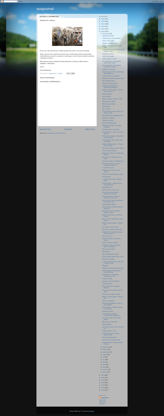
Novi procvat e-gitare (108, 249)
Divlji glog (105, 265)
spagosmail (45, 9)
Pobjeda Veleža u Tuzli (109, 331)
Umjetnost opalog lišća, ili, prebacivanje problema (110, 86)
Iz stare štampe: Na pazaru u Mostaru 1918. (111, 334)
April (104, 364)
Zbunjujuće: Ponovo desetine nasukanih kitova (111, 211)
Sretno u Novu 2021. (108, 40)
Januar (105, 372)
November (106, 347)
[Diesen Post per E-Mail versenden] (67, 73)
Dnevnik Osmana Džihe (109, 337)
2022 (103, 26)
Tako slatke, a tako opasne (110, 227)
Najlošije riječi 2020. (108, 36)
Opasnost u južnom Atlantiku (110, 281)
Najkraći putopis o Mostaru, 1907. (112, 99)
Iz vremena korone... (108, 167)
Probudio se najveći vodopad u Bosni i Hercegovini (111, 245)
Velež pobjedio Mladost (109, 204)
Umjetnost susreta (107, 311)
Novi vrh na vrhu (107, 236)
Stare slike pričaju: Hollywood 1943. (113, 115)
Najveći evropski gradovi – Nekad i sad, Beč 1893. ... (112, 144)
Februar (105, 369)
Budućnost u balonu (108, 259)
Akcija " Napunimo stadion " (110, 242)
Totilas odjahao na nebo (109, 58)
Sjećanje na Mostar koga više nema (113, 78)
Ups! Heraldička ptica (108, 81)
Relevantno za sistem (108, 101)
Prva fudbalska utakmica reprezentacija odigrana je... (111, 314)
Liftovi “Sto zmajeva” (108, 300)
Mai (104, 362)
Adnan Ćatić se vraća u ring (110, 189)
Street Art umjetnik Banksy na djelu (112, 174)
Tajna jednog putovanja (109, 150)
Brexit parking (106, 176)
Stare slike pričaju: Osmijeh (110, 254)
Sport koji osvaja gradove (109, 83)
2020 (103, 31)
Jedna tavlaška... (107, 324)
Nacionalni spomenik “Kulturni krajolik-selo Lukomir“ (111, 164)
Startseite (68, 129)
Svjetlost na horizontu (108, 69)
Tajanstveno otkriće (108, 54)
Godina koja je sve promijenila (111, 38)
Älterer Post (90, 129)
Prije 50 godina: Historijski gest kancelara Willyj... (111, 271)
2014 (103, 387)
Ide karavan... (106, 251)
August (105, 354)
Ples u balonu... (107, 109)
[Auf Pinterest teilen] (74, 73)
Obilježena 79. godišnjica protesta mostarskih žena (112, 232)
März (104, 367)
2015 (103, 385)
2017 (103, 380)
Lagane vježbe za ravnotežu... (111, 76)
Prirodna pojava (107, 94)
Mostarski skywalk (107, 120)
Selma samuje (106, 96)
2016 (103, 382)
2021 (103, 29)
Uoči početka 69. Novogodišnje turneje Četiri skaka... (111, 62)
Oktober (105, 349)
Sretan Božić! (106, 106)
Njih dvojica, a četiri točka (109, 322)
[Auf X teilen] (71, 73)
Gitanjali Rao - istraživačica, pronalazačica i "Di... (110, 275)
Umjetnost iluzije (107, 278)
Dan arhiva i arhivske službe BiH (112, 229)
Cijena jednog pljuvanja (109, 123)
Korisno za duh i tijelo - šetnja (111, 294)
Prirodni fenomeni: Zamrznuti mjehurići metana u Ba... (111, 197)
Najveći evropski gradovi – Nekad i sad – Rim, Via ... (112, 90)
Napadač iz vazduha (108, 118)
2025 (103, 19)
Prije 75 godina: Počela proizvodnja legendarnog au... (112, 72)
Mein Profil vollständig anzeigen (102, 401)
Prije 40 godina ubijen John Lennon (113, 256)
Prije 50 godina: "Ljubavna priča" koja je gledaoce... (112, 184)
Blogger (92, 411)
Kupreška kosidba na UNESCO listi (112, 161)
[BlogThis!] (69, 73)
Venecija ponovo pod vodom (110, 129)
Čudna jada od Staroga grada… (111, 340)
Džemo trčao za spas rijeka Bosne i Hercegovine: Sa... (112, 201)
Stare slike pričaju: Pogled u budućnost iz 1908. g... (110, 193)
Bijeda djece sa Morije (109, 104)
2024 (103, 21)
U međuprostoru (107, 283)
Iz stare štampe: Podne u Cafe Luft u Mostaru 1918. (112, 262)
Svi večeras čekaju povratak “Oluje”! (113, 148)
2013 (103, 390)
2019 (103, 375)
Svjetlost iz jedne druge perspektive (113, 268)
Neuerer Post (45, 129)
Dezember (106, 33)
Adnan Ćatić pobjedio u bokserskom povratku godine (113, 136)
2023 (103, 24)
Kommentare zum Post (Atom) (56, 133)
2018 (103, 377)
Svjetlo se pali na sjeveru (109, 43)
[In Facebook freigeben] (72, 73)
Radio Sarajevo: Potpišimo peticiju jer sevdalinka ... (112, 308)
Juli (104, 357)
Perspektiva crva (107, 187)
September (106, 352)
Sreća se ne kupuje (108, 56)
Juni (104, 359)
